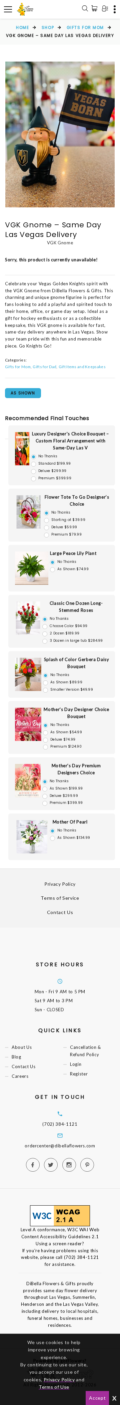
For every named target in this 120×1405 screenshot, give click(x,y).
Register (79, 1074)
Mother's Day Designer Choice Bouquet (76, 713)
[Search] (85, 9)
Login (75, 1064)
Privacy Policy (60, 884)
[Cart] (95, 8)
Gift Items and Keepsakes (82, 366)
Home (22, 27)
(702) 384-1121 (59, 1124)
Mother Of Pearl (70, 821)
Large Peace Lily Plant (73, 553)
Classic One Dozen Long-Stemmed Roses (76, 606)
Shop (48, 27)
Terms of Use (54, 1387)
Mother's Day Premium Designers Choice (76, 769)
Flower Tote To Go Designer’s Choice (77, 500)
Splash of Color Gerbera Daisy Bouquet (76, 663)
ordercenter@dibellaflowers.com (60, 1145)
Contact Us (60, 912)
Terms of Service (60, 898)
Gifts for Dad (44, 366)
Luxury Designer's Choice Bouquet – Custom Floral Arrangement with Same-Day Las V (70, 440)
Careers (20, 1076)
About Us (22, 1047)
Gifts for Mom (85, 27)
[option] (60, 134)
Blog (16, 1056)
